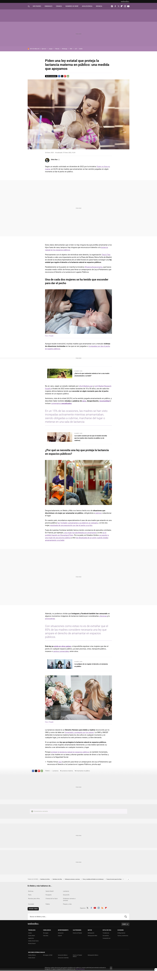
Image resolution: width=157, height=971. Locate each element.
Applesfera (31, 938)
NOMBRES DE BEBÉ (72, 6)
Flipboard (122, 6)
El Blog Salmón (121, 933)
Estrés (80, 48)
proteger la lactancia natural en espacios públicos (70, 752)
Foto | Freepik (49, 336)
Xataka (30, 933)
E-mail (68, 76)
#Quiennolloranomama (93, 267)
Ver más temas (33, 908)
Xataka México (32, 955)
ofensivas (103, 616)
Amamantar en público (83, 771)
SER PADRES (37, 6)
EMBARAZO (48, 6)
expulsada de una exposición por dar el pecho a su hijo (71, 525)
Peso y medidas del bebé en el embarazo (93, 879)
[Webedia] (125, 1)
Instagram (125, 6)
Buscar (125, 916)
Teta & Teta (106, 255)
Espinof (60, 935)
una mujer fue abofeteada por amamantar (80, 533)
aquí (60, 762)
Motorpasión (91, 933)
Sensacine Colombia (63, 957)
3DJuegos (45, 933)
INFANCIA (99, 6)
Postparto (49, 895)
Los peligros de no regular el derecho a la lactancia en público (91, 665)
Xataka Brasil (31, 957)
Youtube (128, 6)
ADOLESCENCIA (87, 6)
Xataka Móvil (31, 935)
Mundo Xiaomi (32, 943)
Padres (48, 904)
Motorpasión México (93, 955)
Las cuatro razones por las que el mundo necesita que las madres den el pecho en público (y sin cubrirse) (90, 438)
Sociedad (31, 904)
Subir (124, 924)
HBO (71, 48)
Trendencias (106, 933)
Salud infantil (50, 891)
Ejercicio (44, 48)
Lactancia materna (67, 771)
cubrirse (98, 513)
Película (57, 48)
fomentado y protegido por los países (79, 732)
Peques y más (67, 904)
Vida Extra (45, 935)
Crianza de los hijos (52, 898)
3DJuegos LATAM (47, 955)
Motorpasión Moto (92, 935)
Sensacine (60, 933)
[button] (55, 159)
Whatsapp (64, 48)
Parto (29, 895)
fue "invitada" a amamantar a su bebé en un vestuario (77, 523)
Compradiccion (106, 938)
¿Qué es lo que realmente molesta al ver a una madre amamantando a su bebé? (91, 375)
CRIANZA (59, 6)
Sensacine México (62, 955)
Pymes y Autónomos (123, 935)
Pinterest (112, 6)
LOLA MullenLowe (86, 386)
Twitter (118, 6)
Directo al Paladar (77, 933)
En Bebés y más (78, 371)
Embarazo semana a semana (72, 879)
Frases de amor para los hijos (114, 879)
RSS (102, 907)
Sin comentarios (52, 76)
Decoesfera (106, 935)
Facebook (115, 6)
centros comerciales (61, 651)
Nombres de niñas (57, 879)
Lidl (76, 48)
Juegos (51, 48)
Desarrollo (66, 895)
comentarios (61, 403)
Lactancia (55, 771)
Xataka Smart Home (33, 941)
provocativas (50, 619)
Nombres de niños (45, 879)
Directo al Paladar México (77, 955)
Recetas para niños (34, 898)
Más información (80, 969)
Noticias (30, 891)
